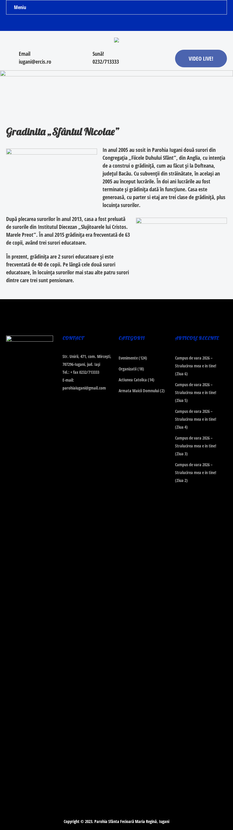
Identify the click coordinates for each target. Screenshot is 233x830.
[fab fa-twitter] (116, 24)
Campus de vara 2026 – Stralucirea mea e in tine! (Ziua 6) (195, 366)
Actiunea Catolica (133, 380)
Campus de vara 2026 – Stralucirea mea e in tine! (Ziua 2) (195, 472)
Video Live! (201, 58)
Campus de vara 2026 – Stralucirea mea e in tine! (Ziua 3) (195, 446)
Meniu (20, 7)
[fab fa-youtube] (128, 24)
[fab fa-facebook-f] (105, 24)
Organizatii (128, 369)
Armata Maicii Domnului (139, 390)
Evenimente (128, 358)
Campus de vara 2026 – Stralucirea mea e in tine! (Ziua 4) (195, 419)
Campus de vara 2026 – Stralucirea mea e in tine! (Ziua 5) (195, 392)
